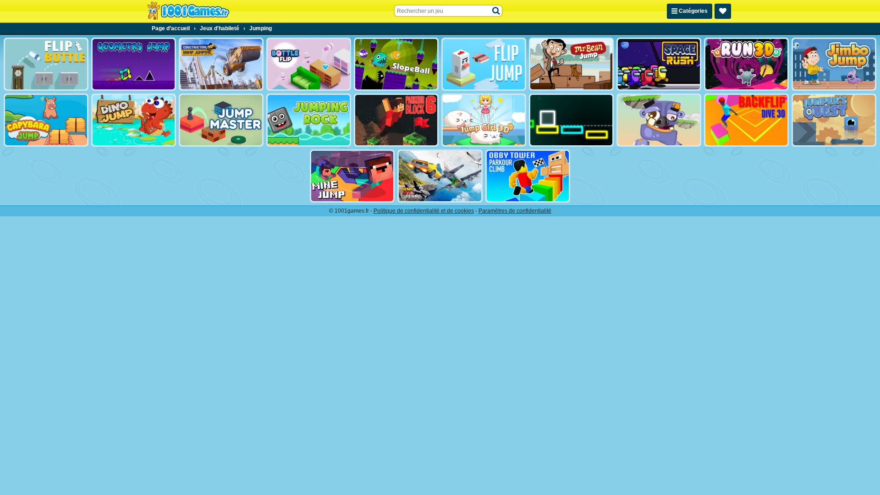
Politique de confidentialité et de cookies (424, 211)
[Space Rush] (658, 64)
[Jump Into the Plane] (439, 176)
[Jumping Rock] (308, 120)
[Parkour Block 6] (396, 120)
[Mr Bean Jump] (571, 64)
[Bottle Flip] (308, 64)
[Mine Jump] (352, 176)
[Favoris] (723, 11)
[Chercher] (496, 11)
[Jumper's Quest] (834, 120)
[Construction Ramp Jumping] (221, 64)
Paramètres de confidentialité (514, 211)
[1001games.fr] (188, 11)
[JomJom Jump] (658, 120)
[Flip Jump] (483, 64)
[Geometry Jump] (133, 64)
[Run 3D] (746, 64)
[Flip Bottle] (46, 64)
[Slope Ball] (396, 64)
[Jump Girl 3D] (483, 120)
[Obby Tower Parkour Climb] (527, 176)
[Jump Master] (221, 120)
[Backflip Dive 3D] (746, 120)
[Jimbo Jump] (834, 64)
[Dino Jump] (133, 120)
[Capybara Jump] (46, 120)
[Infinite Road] (571, 120)
